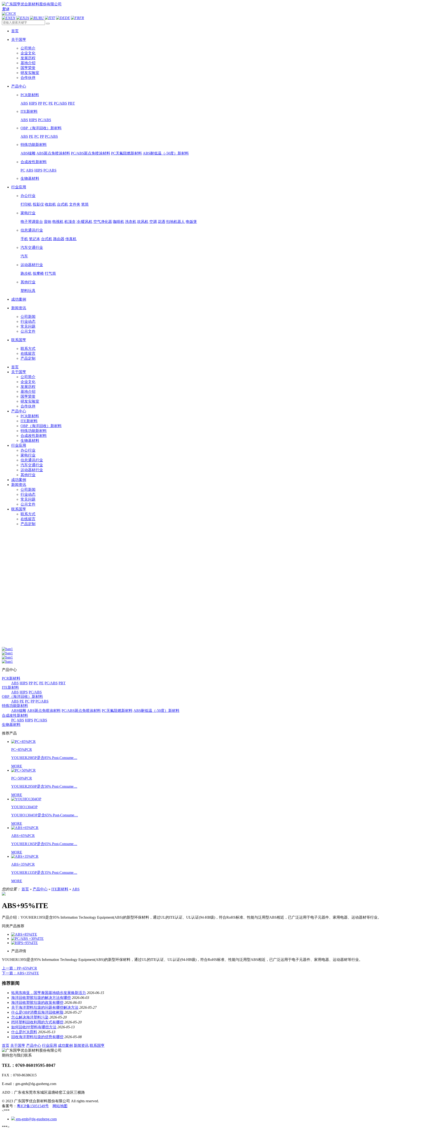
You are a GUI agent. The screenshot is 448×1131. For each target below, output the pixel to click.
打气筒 (50, 273)
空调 (153, 222)
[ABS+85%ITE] (24, 934)
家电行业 (28, 213)
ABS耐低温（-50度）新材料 (166, 153)
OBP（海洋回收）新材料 (41, 128)
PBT (71, 103)
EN (12, 18)
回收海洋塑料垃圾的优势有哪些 (37, 1037)
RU (41, 18)
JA (27, 18)
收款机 (50, 204)
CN (13, 14)
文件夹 (74, 204)
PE (51, 103)
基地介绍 (28, 63)
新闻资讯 (18, 485)
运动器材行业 (32, 265)
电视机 (57, 222)
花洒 (161, 222)
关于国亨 (18, 372)
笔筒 (85, 204)
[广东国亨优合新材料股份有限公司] (32, 4)
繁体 (5, 9)
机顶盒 (70, 222)
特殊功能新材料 (34, 145)
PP (40, 103)
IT (53, 18)
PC (45, 103)
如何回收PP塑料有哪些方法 (33, 1027)
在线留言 (28, 353)
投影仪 (38, 204)
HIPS (33, 103)
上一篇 (19, 968)
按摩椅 (38, 273)
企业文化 (28, 53)
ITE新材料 (29, 111)
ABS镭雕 (28, 153)
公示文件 (28, 331)
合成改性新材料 (34, 162)
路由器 (58, 239)
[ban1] (7, 649)
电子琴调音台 (32, 222)
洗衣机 (130, 222)
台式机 (62, 204)
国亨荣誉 (28, 68)
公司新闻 (28, 317)
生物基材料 (30, 178)
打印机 (26, 204)
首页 (15, 367)
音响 (47, 222)
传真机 (71, 239)
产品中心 (18, 411)
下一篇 (20, 973)
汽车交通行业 (32, 247)
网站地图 (59, 1106)
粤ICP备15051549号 (33, 1106)
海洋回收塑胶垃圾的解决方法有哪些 (41, 998)
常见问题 (28, 326)
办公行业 (28, 196)
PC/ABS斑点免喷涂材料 (90, 153)
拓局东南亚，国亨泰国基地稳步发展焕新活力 (48, 993)
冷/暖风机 (84, 222)
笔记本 (34, 239)
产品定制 (28, 358)
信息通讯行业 (32, 230)
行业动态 (28, 321)
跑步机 (26, 273)
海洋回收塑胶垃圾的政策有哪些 (37, 1003)
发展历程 (28, 58)
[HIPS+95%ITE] (24, 943)
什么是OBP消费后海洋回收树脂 (37, 1012)
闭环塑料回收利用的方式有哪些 (37, 1022)
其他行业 (28, 282)
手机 (24, 239)
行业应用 (18, 445)
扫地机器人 (175, 222)
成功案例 (18, 480)
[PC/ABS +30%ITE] (27, 939)
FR (81, 18)
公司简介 (28, 48)
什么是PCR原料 (24, 1032)
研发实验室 (30, 73)
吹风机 (142, 222)
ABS (24, 103)
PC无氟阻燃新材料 (126, 153)
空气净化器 (102, 222)
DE (67, 18)
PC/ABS (60, 103)
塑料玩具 (28, 291)
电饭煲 (191, 222)
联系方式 (28, 349)
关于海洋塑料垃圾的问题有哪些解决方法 (44, 1007)
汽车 (24, 256)
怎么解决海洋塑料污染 (30, 1017)
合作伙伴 (28, 78)
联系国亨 (18, 509)
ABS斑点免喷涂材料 (53, 153)
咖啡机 (118, 222)
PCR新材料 (30, 95)
